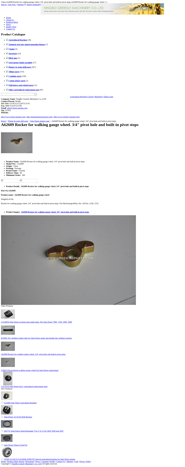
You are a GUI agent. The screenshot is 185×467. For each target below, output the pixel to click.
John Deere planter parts (39, 121)
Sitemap (20, 5)
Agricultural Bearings (78, 97)
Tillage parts (108, 97)
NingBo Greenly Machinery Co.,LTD (27, 464)
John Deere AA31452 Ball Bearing (18, 417)
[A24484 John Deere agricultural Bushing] (7, 401)
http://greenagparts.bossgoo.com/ (40, 117)
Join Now (12, 5)
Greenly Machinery (95, 97)
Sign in (4, 5)
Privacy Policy (85, 461)
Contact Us (10, 29)
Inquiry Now (11, 27)
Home (8, 18)
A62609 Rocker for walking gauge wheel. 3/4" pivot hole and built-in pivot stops (55, 212)
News (8, 24)
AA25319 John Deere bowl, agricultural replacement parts (24, 386)
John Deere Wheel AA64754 (15, 445)
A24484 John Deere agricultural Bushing (20, 403)
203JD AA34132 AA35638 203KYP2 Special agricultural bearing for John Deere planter (39, 459)
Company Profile (48, 461)
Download (29, 461)
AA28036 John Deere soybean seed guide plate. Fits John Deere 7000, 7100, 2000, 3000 (36, 322)
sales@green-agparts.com (17, 108)
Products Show (12, 22)
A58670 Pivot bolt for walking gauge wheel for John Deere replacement (29, 370)
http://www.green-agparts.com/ (13, 117)
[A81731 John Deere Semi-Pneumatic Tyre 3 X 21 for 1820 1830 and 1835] (7, 429)
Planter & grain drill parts (18, 121)
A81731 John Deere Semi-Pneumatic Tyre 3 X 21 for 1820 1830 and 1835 (33, 431)
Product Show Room (15, 461)
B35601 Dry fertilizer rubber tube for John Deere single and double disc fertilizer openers (36, 338)
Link (76, 461)
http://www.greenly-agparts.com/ (67, 117)
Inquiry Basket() (34, 5)
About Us (10, 20)
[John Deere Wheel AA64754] (7, 443)
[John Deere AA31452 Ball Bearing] (7, 415)
